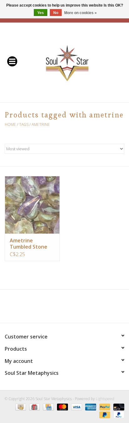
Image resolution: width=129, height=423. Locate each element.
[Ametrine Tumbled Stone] (32, 205)
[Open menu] (12, 61)
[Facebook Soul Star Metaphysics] (42, 308)
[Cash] (20, 406)
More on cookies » (80, 13)
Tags (23, 124)
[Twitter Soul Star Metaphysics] (53, 308)
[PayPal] (104, 406)
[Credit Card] (47, 406)
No (55, 13)
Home (10, 124)
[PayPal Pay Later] (104, 414)
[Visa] (76, 406)
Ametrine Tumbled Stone (28, 243)
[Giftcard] (34, 406)
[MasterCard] (62, 406)
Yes (40, 13)
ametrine (41, 124)
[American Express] (90, 406)
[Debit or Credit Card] (117, 406)
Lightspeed (105, 398)
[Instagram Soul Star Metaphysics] (87, 308)
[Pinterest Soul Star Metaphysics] (64, 308)
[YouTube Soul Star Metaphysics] (76, 308)
